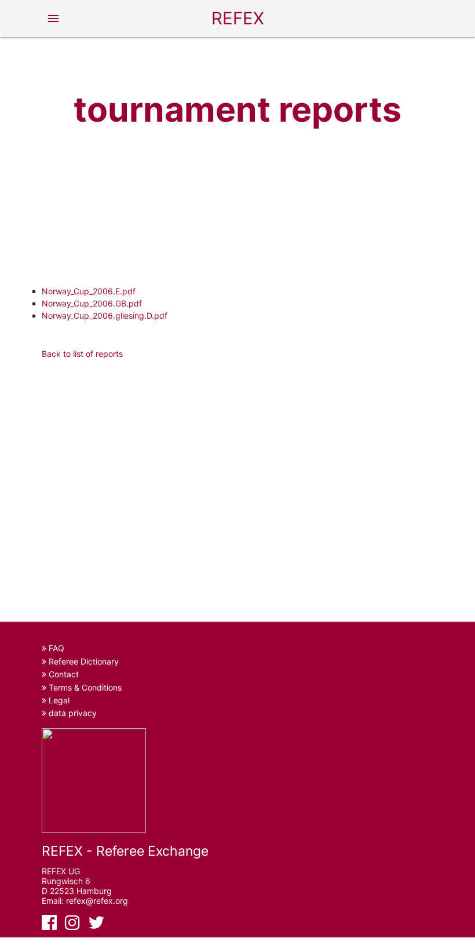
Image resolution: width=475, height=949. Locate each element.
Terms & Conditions (84, 687)
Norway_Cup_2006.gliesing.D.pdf (104, 315)
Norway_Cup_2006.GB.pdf (92, 303)
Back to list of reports (82, 354)
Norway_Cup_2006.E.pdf (89, 291)
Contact (62, 674)
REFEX (237, 18)
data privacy (71, 713)
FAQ (55, 648)
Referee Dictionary (82, 661)
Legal (58, 700)
